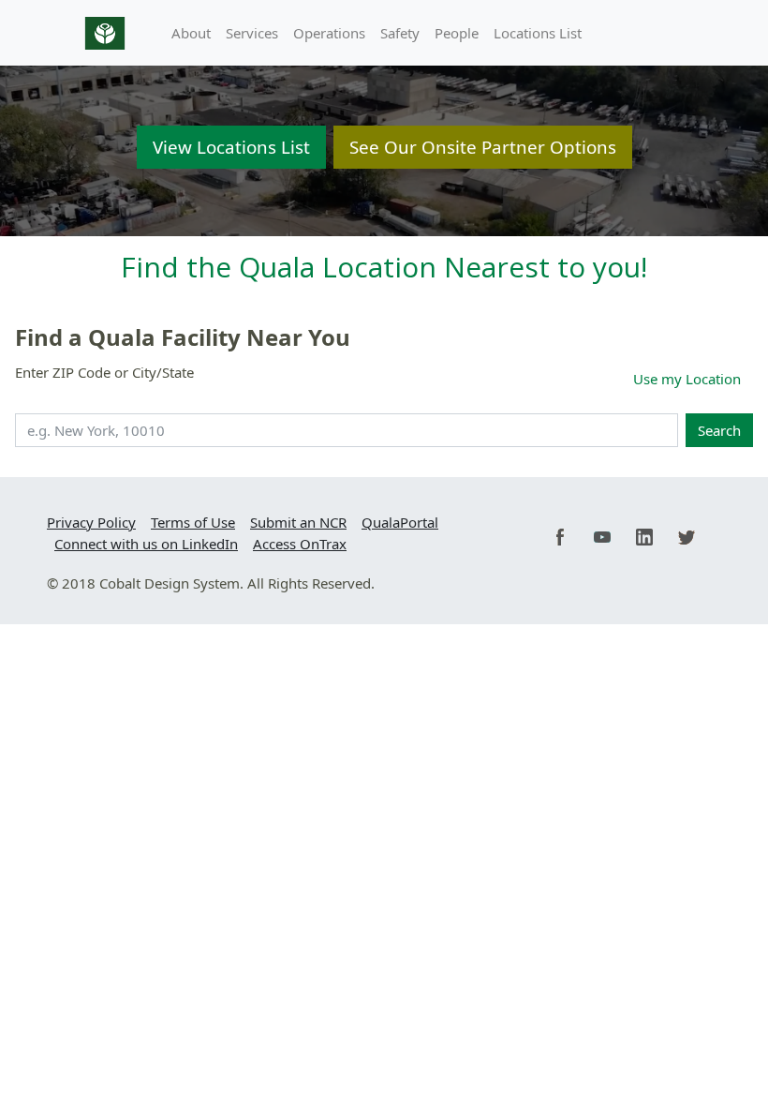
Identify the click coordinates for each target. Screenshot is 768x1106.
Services (252, 32)
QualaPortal (400, 522)
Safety (400, 32)
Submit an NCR (298, 522)
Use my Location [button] (687, 378)
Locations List (538, 32)
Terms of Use (193, 522)
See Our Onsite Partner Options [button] (482, 146)
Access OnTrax (300, 543)
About (191, 32)
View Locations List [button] (231, 146)
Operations (329, 32)
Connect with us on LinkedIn (146, 543)
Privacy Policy (91, 522)
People (457, 32)
